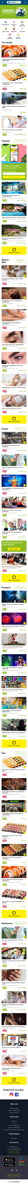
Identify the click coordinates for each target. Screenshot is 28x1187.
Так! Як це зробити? (14, 548)
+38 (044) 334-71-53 (14, 1147)
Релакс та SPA (14, 25)
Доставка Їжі (5, 24)
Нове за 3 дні (5, 31)
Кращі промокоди (10, 38)
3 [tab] (16, 18)
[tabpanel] (14, 12)
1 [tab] (12, 18)
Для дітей (13, 31)
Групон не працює (14, 1112)
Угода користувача (14, 1108)
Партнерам (14, 1138)
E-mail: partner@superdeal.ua (14, 1149)
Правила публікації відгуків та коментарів (14, 1129)
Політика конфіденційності (14, 1110)
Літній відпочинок (22, 25)
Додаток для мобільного (14, 1127)
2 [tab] (14, 18)
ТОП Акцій (22, 31)
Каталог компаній (18, 38)
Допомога (14, 1121)
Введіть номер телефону (9, 171)
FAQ (14, 1123)
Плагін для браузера (14, 1125)
